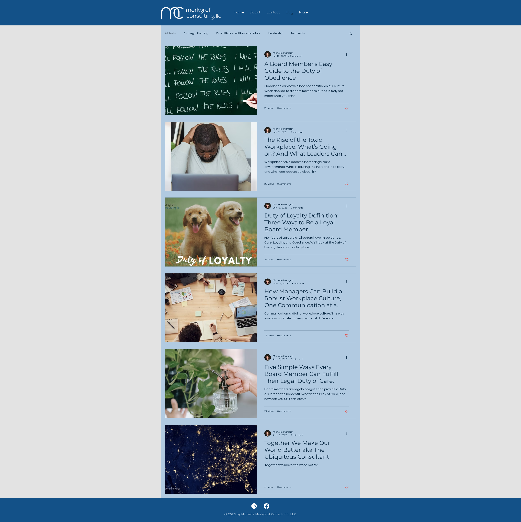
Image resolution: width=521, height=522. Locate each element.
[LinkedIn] (254, 506)
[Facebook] (266, 506)
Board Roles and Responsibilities (238, 33)
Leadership (275, 33)
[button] (351, 34)
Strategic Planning (196, 33)
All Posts (170, 33)
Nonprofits (298, 33)
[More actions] (348, 54)
